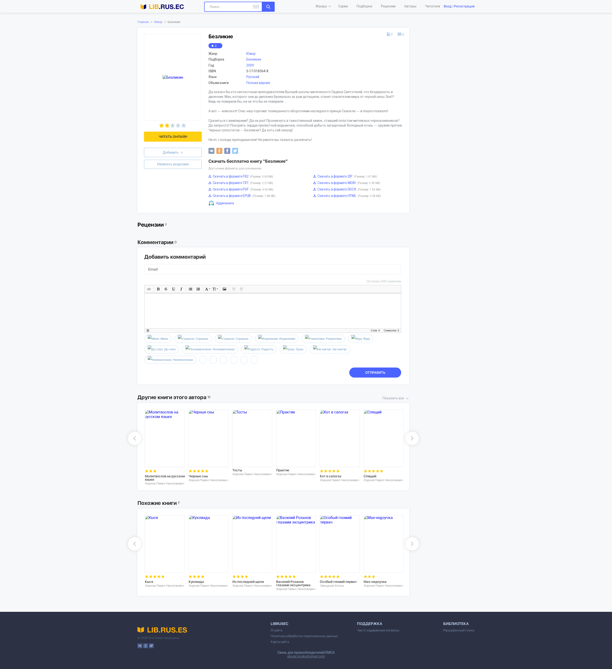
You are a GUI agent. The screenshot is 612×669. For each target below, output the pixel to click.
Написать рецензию (173, 164)
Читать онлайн (173, 137)
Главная (143, 22)
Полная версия (258, 83)
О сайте (277, 630)
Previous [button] (134, 438)
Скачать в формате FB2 (242, 176)
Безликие (253, 59)
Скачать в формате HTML (349, 196)
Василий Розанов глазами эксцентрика (293, 583)
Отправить (375, 372)
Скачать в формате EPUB (243, 196)
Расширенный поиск (459, 630)
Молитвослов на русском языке (165, 477)
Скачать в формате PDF (242, 189)
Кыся (149, 582)
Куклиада (196, 582)
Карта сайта (280, 642)
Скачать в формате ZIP (347, 176)
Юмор (158, 22)
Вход (448, 6)
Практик (282, 470)
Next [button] (412, 438)
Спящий (370, 476)
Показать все (395, 397)
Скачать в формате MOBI (348, 183)
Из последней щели (248, 582)
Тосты (237, 470)
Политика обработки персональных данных (304, 636)
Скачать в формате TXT (242, 183)
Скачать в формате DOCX (349, 189)
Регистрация (464, 6)
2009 (250, 65)
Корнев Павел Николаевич (164, 483)
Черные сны (198, 476)
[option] (163, 447)
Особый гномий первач (338, 582)
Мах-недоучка (375, 582)
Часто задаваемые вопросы (378, 630)
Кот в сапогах (330, 476)
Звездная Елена (332, 585)
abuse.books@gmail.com (306, 656)
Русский (252, 77)
